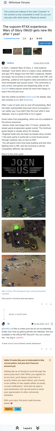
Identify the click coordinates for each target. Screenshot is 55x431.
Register (8, 409)
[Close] (50, 360)
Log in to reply (45, 43)
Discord (5, 88)
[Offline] (4, 63)
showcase (28, 100)
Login (18, 409)
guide (16, 100)
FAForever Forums (19, 2)
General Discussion (12, 38)
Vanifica (10, 63)
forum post (31, 97)
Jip (8, 324)
